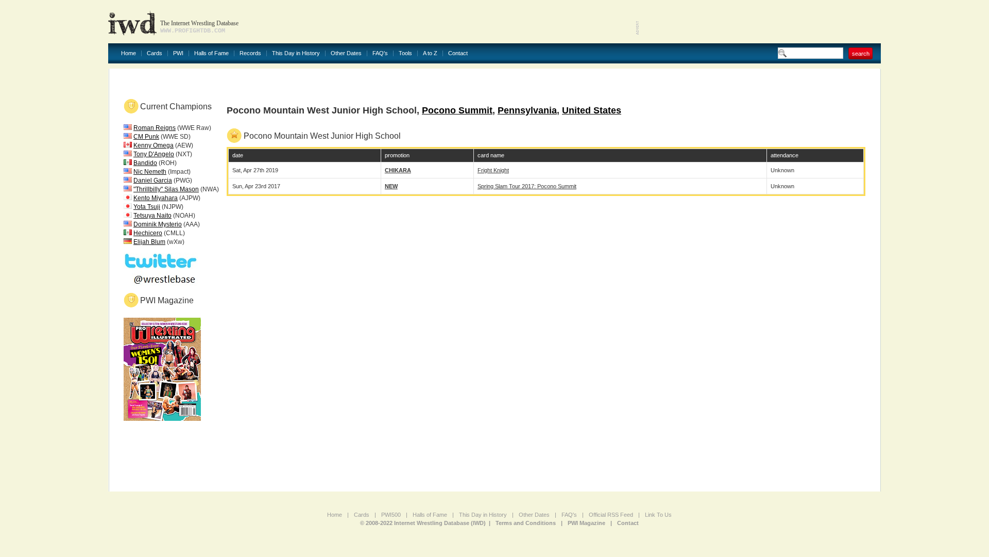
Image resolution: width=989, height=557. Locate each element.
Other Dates (346, 53)
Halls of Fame (211, 53)
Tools (405, 53)
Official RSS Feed (611, 515)
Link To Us (658, 515)
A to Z (430, 53)
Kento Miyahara (155, 198)
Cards (154, 53)
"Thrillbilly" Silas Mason (166, 189)
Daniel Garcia (152, 180)
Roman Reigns (154, 128)
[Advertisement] (760, 20)
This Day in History (296, 53)
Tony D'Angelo (153, 154)
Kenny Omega (153, 145)
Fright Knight (493, 170)
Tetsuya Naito (152, 215)
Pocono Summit (457, 110)
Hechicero (147, 233)
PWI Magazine (586, 523)
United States (591, 110)
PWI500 (391, 515)
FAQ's (380, 53)
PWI (178, 53)
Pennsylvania (527, 110)
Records (250, 53)
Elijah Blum (149, 241)
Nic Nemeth (149, 171)
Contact (458, 53)
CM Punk (146, 136)
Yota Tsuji (146, 206)
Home (128, 53)
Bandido (145, 163)
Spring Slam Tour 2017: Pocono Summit (527, 186)
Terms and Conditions (526, 523)
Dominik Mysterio (157, 224)
